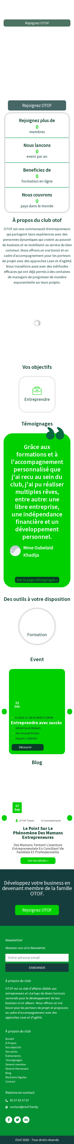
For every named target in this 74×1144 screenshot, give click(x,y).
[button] (37, 23)
